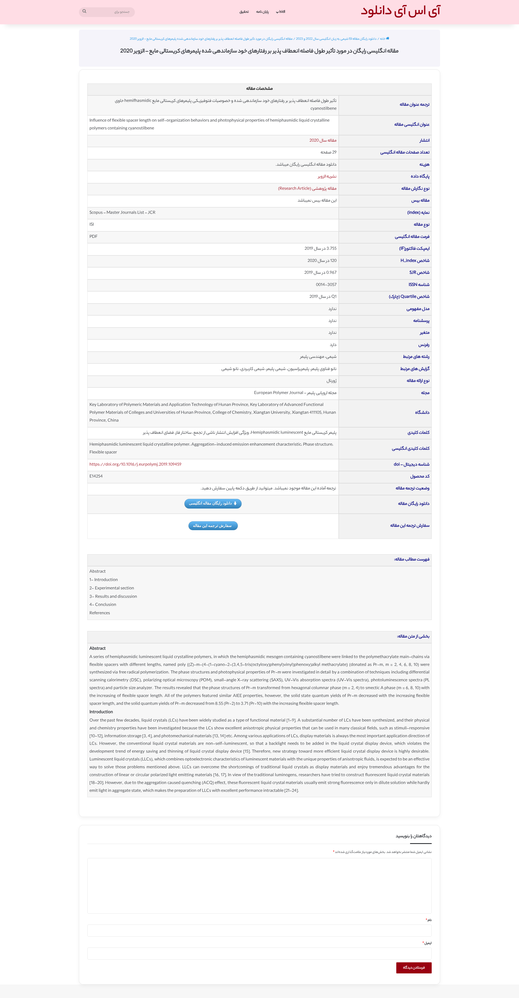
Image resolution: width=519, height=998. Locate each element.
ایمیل (427, 943)
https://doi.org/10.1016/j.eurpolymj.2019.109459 (135, 465)
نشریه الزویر (327, 176)
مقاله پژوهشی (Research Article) (307, 189)
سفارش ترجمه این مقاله (212, 525)
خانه (383, 39)
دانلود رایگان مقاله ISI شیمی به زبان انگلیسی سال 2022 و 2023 (336, 39)
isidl (282, 12)
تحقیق (244, 12)
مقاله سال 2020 (323, 141)
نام (429, 920)
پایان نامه (262, 12)
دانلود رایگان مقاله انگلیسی (210, 503)
